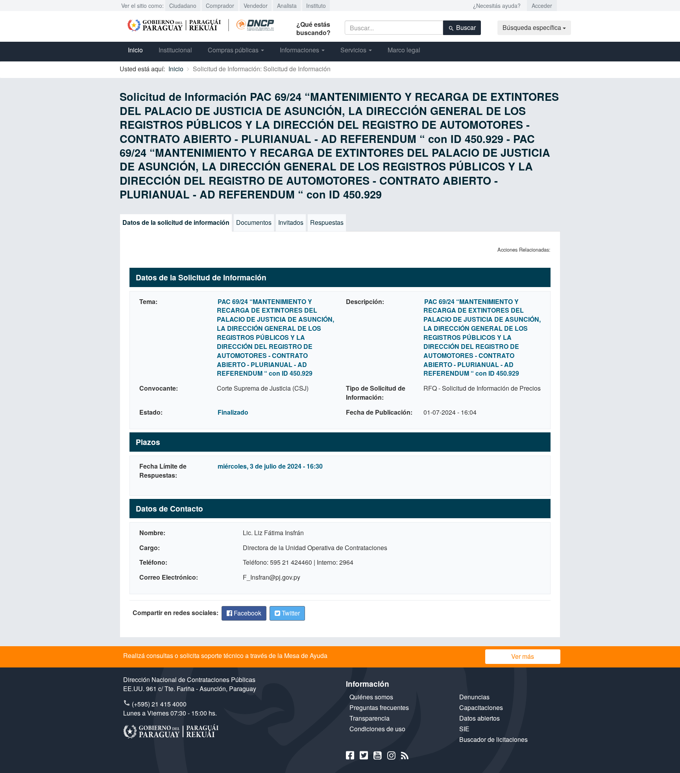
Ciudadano (182, 5)
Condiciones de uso (377, 728)
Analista (287, 5)
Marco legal (404, 49)
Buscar (465, 27)
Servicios (354, 49)
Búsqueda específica (533, 27)
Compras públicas (234, 49)
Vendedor (256, 5)
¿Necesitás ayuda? (497, 5)
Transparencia (369, 718)
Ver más (522, 656)
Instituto (316, 5)
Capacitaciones (481, 707)
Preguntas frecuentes (379, 707)
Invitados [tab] (290, 222)
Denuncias (474, 696)
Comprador (220, 5)
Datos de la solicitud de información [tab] (175, 222)
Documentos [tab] (254, 222)
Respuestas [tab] (327, 222)
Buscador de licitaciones (493, 739)
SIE (464, 728)
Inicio (135, 49)
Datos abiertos (479, 718)
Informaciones (300, 49)
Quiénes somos (371, 696)
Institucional (175, 49)
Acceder (542, 5)
